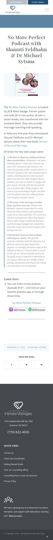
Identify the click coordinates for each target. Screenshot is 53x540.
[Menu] (45, 9)
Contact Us (9, 453)
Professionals (16, 2)
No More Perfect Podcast (23, 107)
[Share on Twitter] (26, 365)
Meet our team (15, 515)
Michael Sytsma (38, 347)
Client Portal (38, 2)
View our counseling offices (16, 470)
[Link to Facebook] (47, 537)
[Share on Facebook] (11, 365)
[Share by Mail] (41, 365)
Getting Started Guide (13, 464)
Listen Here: (11, 279)
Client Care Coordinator (14, 458)
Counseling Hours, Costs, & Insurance (20, 475)
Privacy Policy (10, 481)
